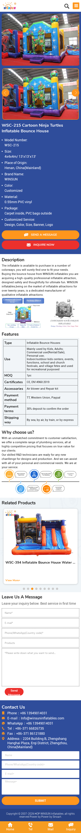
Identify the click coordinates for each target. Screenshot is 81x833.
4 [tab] (36, 589)
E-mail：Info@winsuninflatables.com (35, 718)
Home (10, 829)
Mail (50, 829)
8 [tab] (53, 589)
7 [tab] (49, 589)
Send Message (14, 692)
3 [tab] (32, 589)
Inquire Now (43, 245)
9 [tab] (57, 589)
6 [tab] (45, 589)
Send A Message (43, 235)
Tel (30, 829)
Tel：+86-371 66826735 (25, 728)
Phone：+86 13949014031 (27, 713)
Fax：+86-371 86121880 (26, 734)
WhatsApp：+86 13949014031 (30, 723)
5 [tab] (40, 589)
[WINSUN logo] (9, 5)
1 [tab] (24, 589)
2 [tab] (28, 589)
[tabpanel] (41, 546)
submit (40, 801)
